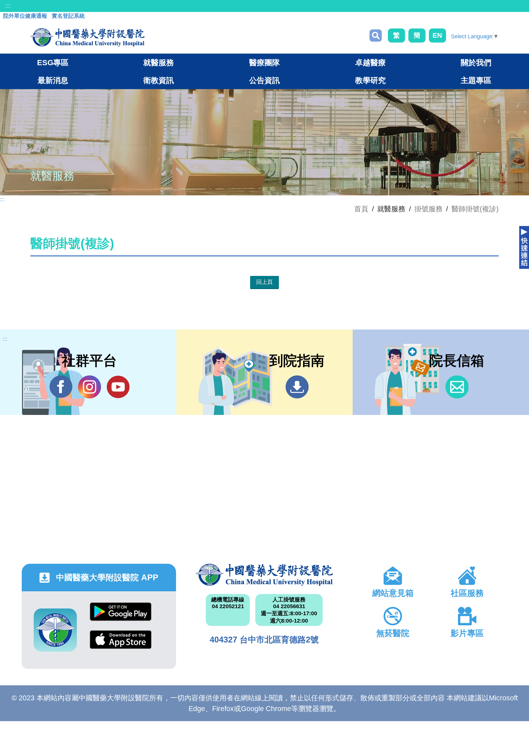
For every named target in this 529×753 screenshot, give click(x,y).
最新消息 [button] (53, 80)
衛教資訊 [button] (158, 80)
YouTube (118, 386)
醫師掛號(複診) (475, 209)
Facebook (61, 386)
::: (8, 6)
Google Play (121, 616)
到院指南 (297, 386)
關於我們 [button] (476, 62)
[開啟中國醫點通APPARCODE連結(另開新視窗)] (55, 630)
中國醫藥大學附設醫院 (264, 575)
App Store (121, 644)
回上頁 (264, 282)
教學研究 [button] (370, 80)
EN (437, 35)
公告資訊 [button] (264, 80)
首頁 (361, 209)
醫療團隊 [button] (264, 62)
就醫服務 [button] (158, 62)
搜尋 (376, 35)
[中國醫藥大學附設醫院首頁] (87, 37)
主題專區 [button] (476, 80)
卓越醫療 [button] (370, 62)
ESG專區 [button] (53, 62)
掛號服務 (429, 209)
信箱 (456, 386)
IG (89, 386)
